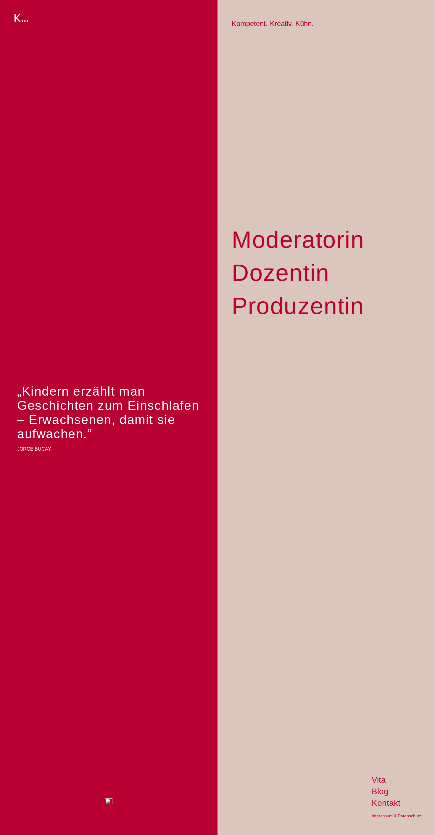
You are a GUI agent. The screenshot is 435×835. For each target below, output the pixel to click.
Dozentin (281, 272)
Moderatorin (298, 239)
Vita (379, 779)
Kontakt (386, 803)
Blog (380, 791)
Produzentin (298, 305)
